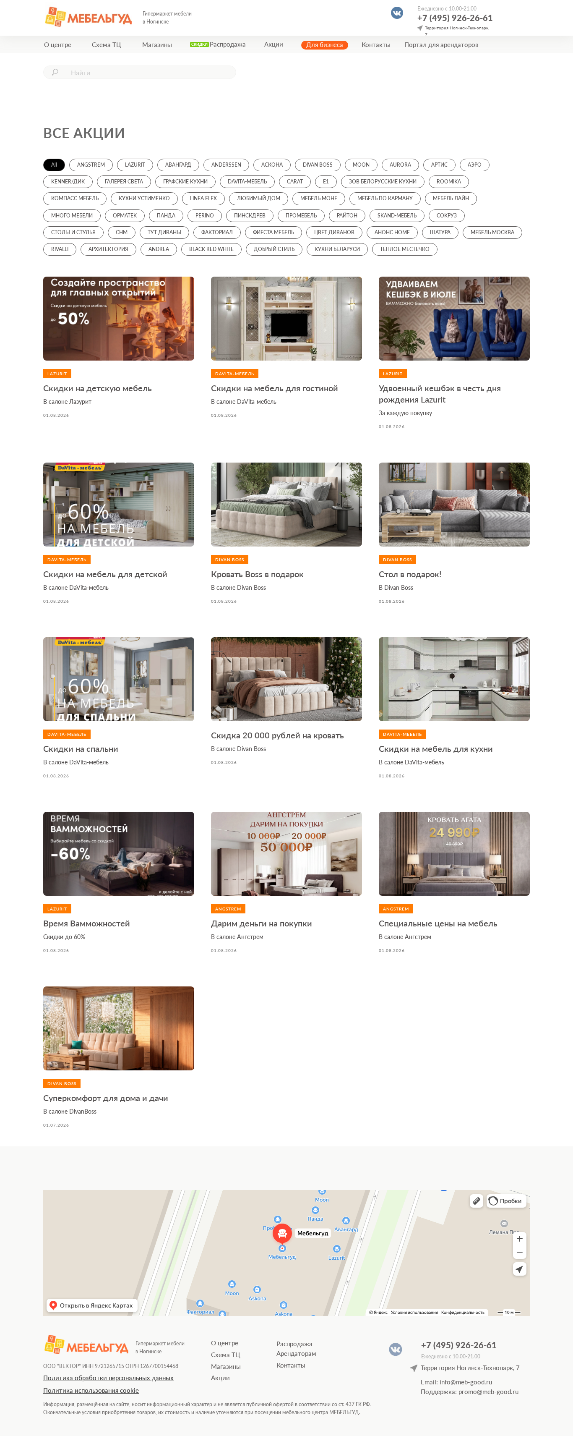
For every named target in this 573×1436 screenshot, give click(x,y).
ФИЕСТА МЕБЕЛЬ (273, 232)
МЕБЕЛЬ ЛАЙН (451, 198)
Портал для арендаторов (441, 44)
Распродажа (228, 44)
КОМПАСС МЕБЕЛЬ (75, 198)
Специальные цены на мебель (438, 923)
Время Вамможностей (86, 923)
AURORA (400, 165)
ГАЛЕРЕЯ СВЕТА (124, 181)
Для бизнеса (324, 44)
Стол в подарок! (410, 574)
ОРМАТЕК (125, 215)
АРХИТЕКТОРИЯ (108, 249)
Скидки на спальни (80, 748)
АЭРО (475, 165)
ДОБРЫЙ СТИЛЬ (274, 249)
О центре (57, 44)
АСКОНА (272, 165)
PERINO (204, 215)
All (54, 165)
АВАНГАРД (178, 165)
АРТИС (439, 165)
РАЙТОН (347, 215)
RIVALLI (59, 249)
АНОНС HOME (392, 232)
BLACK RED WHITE (211, 249)
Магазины (157, 44)
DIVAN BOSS (318, 165)
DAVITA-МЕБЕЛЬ (247, 181)
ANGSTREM (91, 165)
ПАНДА (166, 215)
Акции (273, 44)
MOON (361, 165)
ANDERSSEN (226, 165)
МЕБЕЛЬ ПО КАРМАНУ (385, 198)
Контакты (376, 44)
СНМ (122, 232)
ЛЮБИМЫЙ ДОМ (258, 198)
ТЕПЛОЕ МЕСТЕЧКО (405, 249)
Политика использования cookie (91, 1390)
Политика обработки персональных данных (108, 1377)
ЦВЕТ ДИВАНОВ (334, 232)
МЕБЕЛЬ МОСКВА (492, 232)
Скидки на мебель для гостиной (274, 388)
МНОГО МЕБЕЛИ (72, 215)
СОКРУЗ (447, 215)
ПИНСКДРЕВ (250, 215)
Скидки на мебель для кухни (436, 748)
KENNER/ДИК (68, 181)
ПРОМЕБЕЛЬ (301, 215)
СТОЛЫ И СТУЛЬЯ (73, 232)
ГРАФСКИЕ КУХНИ (185, 181)
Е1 (326, 181)
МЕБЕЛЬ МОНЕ (318, 198)
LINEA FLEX (203, 198)
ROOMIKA (449, 181)
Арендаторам (296, 1353)
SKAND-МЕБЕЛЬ (397, 215)
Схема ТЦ (106, 44)
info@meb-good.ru (466, 1382)
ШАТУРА (440, 232)
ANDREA (158, 249)
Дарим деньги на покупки (261, 923)
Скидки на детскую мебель (97, 388)
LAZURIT (135, 165)
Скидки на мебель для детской (105, 574)
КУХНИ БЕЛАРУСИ (337, 249)
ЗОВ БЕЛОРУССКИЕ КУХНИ (383, 181)
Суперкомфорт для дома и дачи (105, 1098)
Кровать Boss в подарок (257, 574)
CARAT (295, 181)
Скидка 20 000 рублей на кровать (277, 735)
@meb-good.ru (497, 1391)
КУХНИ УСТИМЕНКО (144, 198)
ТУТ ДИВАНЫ (164, 232)
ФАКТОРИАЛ (217, 232)
